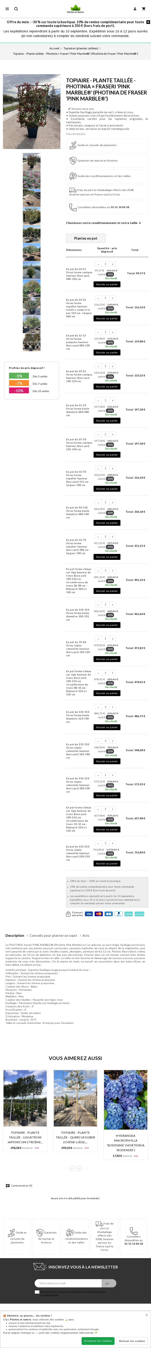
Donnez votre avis (81, 108)
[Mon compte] (135, 9)
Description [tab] (15, 935)
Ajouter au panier (107, 284)
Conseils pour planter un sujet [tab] (53, 935)
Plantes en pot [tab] (85, 238)
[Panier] (144, 9)
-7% (18, 383)
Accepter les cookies (98, 1340)
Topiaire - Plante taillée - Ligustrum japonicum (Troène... (25, 1137)
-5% (18, 376)
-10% (19, 390)
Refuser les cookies (132, 1340)
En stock (111, 278)
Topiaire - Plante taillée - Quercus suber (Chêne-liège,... (75, 1137)
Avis (85, 935)
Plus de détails (75, 134)
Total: (136, 273)
